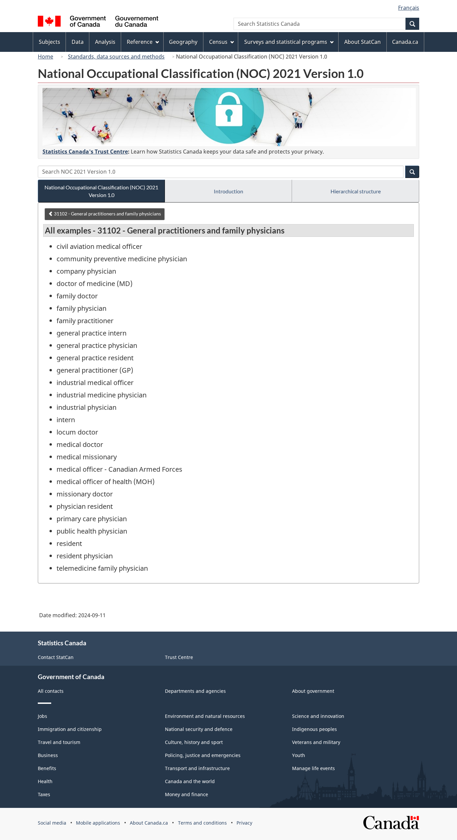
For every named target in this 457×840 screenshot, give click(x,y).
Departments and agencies (195, 691)
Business (48, 755)
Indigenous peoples (314, 729)
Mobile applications (98, 823)
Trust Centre (179, 657)
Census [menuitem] (218, 41)
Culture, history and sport (194, 742)
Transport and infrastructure (197, 768)
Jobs (42, 716)
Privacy (244, 823)
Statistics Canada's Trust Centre (85, 151)
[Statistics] (229, 117)
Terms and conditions (202, 823)
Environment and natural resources (205, 716)
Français (408, 7)
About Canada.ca (149, 823)
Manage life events (313, 768)
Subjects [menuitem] (49, 41)
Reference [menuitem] (140, 41)
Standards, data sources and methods (116, 56)
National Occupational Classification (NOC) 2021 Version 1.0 (101, 191)
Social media (52, 823)
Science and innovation (318, 716)
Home (45, 56)
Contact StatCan (56, 657)
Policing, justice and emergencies (203, 755)
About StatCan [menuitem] (362, 41)
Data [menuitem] (78, 41)
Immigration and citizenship (70, 729)
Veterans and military (316, 742)
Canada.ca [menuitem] (405, 41)
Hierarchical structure (356, 191)
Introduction (228, 191)
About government (313, 691)
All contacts (51, 691)
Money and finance (186, 794)
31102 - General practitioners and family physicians (107, 213)
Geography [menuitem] (183, 41)
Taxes (44, 794)
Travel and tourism (59, 742)
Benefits (47, 768)
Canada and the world (190, 781)
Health (45, 781)
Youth (298, 755)
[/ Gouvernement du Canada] (98, 22)
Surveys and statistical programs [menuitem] (285, 41)
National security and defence (199, 729)
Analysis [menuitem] (105, 41)
